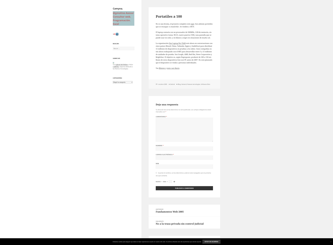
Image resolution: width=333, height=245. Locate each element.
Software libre (205, 84)
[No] (331, 241)
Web (157, 163)
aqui (192, 24)
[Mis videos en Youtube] (114, 34)
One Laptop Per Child (177, 43)
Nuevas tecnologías (193, 84)
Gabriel (172, 84)
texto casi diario (173, 68)
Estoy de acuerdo (211, 242)
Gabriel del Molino (122, 65)
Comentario (161, 117)
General (184, 84)
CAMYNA (116, 67)
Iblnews (162, 68)
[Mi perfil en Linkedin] (117, 34)
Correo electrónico (165, 154)
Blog (179, 84)
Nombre (160, 145)
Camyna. (118, 8)
